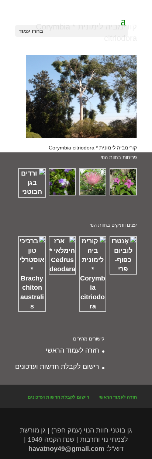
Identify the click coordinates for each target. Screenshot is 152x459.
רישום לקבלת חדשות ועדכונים (57, 366)
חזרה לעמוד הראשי (72, 350)
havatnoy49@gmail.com (66, 448)
